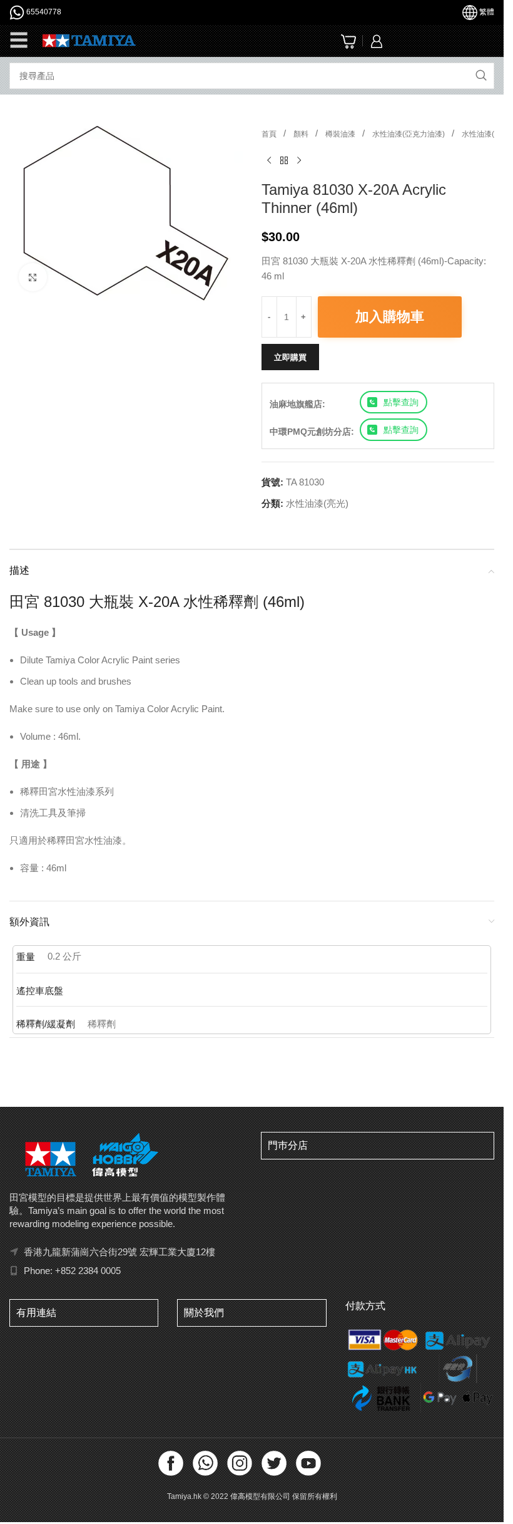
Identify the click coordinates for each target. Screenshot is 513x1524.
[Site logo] (89, 39)
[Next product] (299, 160)
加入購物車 (389, 316)
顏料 (301, 134)
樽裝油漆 (341, 134)
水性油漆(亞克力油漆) (409, 134)
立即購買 (290, 357)
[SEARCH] (481, 76)
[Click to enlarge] (33, 277)
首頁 (270, 134)
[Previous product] (269, 160)
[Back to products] (284, 160)
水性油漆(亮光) (487, 134)
